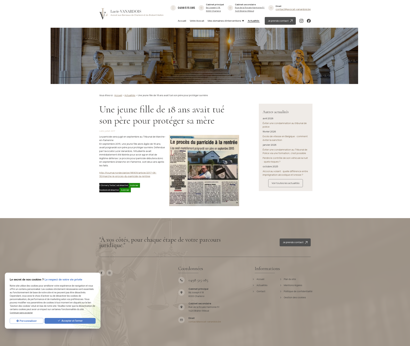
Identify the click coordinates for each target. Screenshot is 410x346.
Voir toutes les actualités (285, 183)
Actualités (253, 20)
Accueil (182, 20)
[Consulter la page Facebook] (309, 21)
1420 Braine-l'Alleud (250, 9)
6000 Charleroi (213, 9)
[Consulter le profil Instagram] (301, 21)
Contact (260, 291)
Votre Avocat (197, 20)
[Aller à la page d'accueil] (131, 14)
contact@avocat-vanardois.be (293, 9)
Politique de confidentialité (297, 291)
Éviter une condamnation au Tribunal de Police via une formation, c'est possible (285, 151)
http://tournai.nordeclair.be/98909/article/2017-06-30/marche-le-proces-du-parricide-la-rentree (127, 174)
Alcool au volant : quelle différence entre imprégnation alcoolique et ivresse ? (285, 173)
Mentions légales (292, 285)
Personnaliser (28, 320)
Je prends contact (279, 20)
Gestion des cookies (294, 297)
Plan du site (289, 279)
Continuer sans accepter (21, 313)
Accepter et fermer (72, 320)
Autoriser (134, 185)
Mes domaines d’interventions (224, 20)
